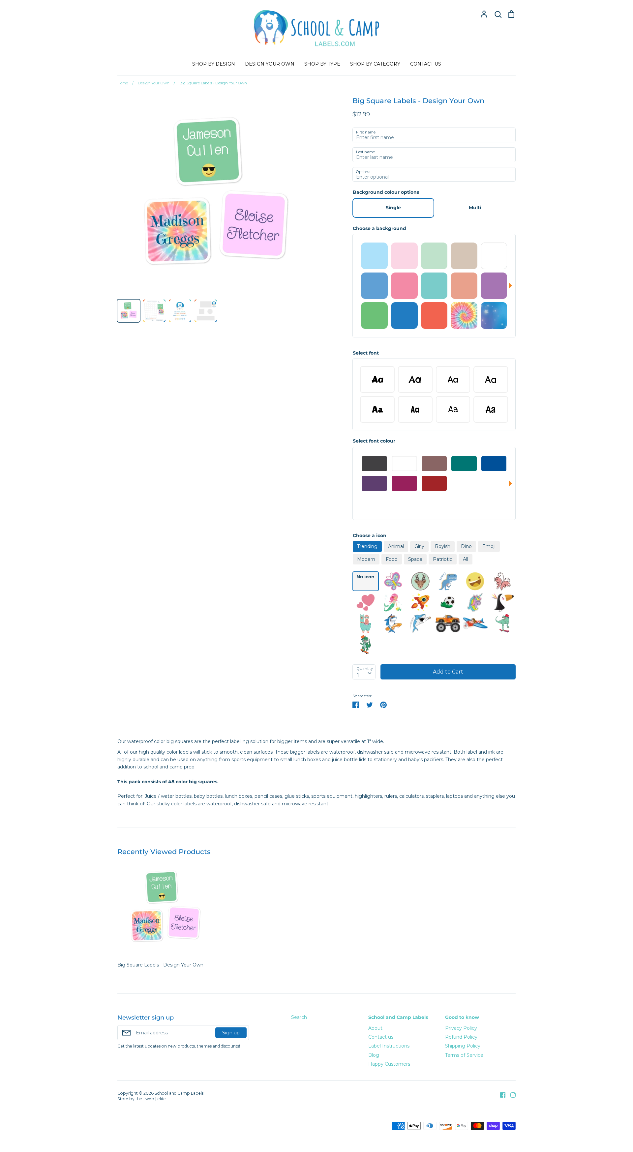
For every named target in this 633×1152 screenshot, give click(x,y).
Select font (366, 353)
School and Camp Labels (398, 1017)
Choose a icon (369, 535)
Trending (367, 546)
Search (299, 1017)
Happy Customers (389, 1064)
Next (512, 285)
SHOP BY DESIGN (213, 64)
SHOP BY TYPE (322, 64)
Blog (373, 1055)
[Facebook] (500, 1094)
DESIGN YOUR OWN (269, 64)
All (465, 559)
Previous (356, 285)
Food (392, 559)
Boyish (442, 546)
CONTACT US (425, 64)
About (375, 1028)
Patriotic (442, 559)
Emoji (489, 546)
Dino (466, 546)
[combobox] (364, 671)
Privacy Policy (461, 1028)
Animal (396, 546)
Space (415, 559)
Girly (419, 546)
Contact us (380, 1037)
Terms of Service (464, 1055)
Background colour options (386, 192)
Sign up (231, 1033)
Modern (366, 559)
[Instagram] (510, 1094)
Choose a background (379, 228)
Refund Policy (461, 1037)
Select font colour (374, 441)
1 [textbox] (358, 675)
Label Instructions (388, 1046)
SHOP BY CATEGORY (375, 64)
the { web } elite (151, 1098)
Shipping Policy (462, 1046)
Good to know (462, 1017)
